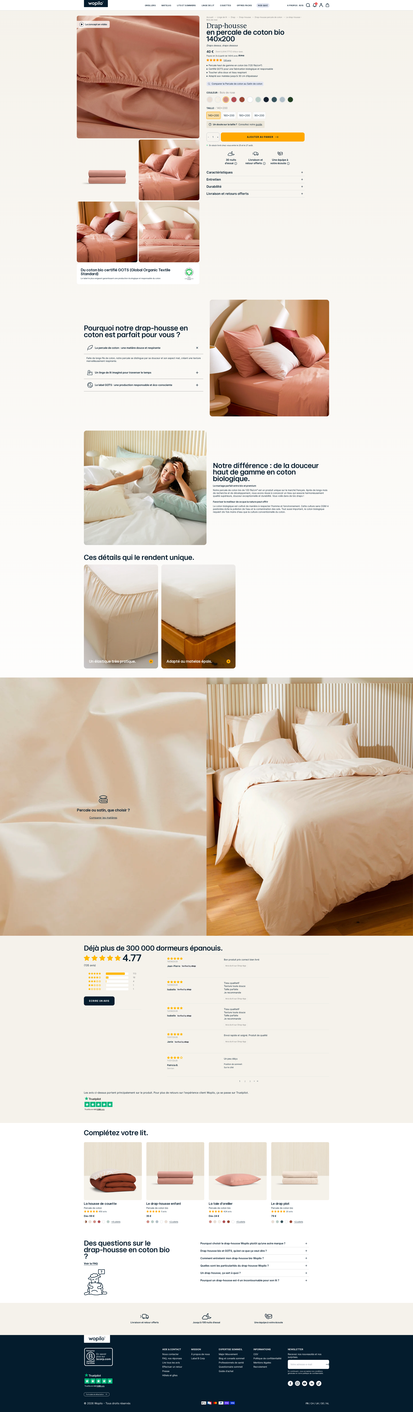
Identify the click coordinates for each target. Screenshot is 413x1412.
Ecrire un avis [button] (99, 1001)
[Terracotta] (242, 99)
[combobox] (255, 71)
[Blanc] (250, 99)
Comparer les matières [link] (103, 817)
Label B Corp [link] (198, 1358)
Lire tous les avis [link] (171, 1362)
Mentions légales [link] (262, 1362)
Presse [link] (165, 1371)
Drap (233, 17)
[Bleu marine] (266, 99)
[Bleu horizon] (282, 99)
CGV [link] (255, 1354)
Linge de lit (222, 17)
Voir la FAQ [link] (91, 1263)
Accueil (209, 17)
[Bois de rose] (226, 99)
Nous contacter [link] (170, 1354)
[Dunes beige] (218, 99)
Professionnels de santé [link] (231, 1362)
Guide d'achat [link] (226, 1371)
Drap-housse (245, 17)
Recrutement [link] (260, 1366)
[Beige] (209, 99)
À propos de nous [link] (200, 1354)
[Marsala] (234, 99)
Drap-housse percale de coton (268, 17)
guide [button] (259, 124)
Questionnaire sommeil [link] (230, 1366)
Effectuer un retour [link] (172, 1366)
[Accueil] (96, 3)
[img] (193, 958)
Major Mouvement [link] (228, 1354)
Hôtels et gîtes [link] (169, 1375)
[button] (315, 5)
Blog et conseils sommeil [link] (231, 1358)
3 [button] (250, 1081)
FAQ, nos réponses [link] (172, 1358)
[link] (150, 5)
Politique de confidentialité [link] (267, 1358)
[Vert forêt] (290, 99)
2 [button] (245, 1081)
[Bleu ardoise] (274, 99)
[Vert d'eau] (258, 99)
